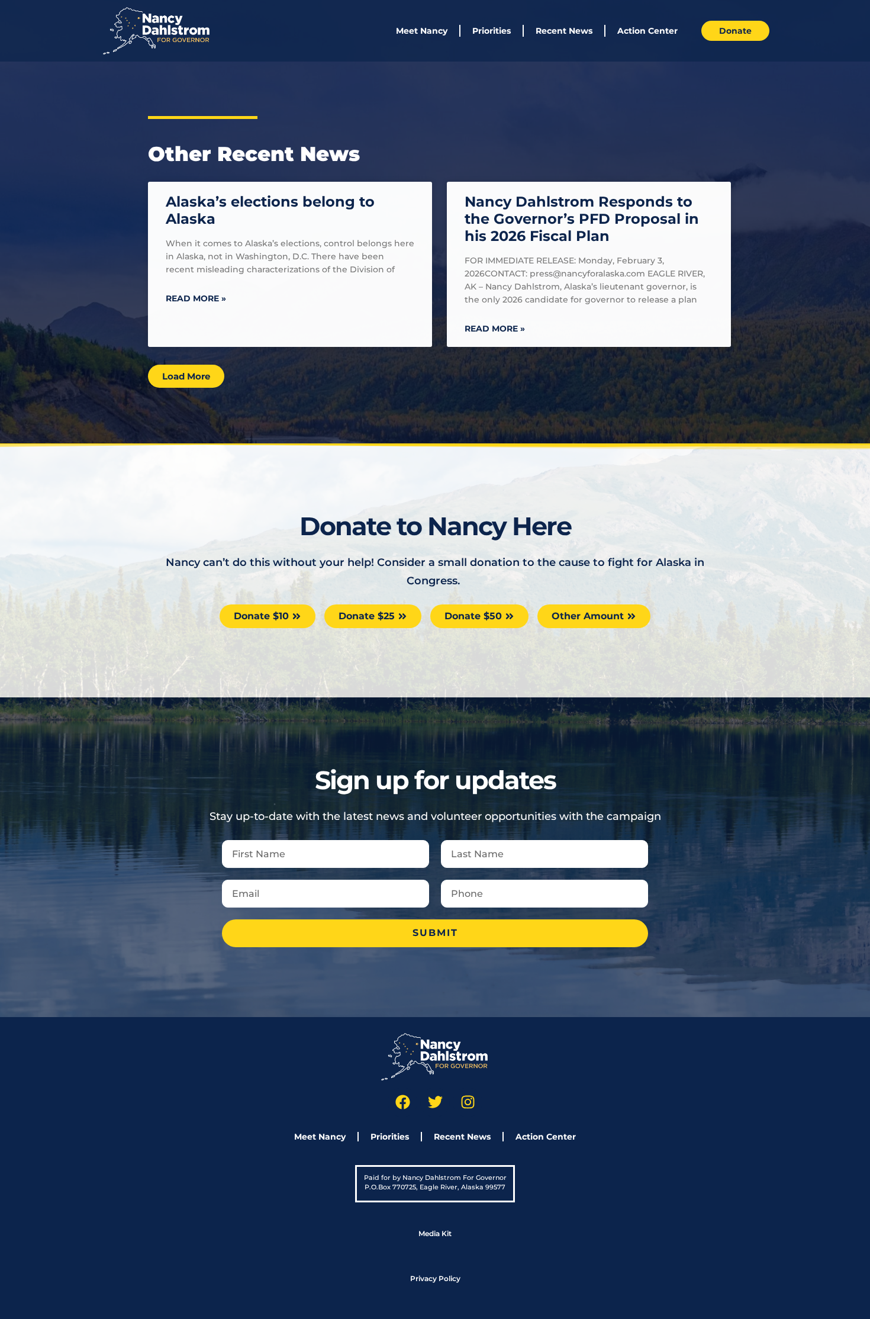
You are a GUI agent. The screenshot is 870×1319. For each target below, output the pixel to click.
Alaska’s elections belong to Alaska (270, 210)
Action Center (647, 30)
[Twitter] (435, 1102)
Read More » (196, 298)
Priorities (491, 30)
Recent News (564, 30)
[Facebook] (402, 1102)
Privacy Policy (435, 1278)
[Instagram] (467, 1102)
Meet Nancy (421, 30)
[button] (186, 376)
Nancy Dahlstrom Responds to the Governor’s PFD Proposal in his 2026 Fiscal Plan (582, 219)
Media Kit (435, 1233)
